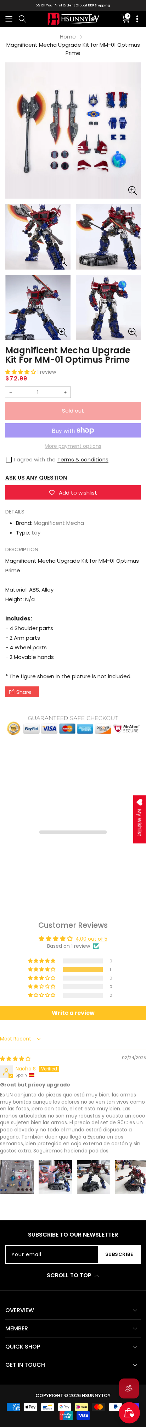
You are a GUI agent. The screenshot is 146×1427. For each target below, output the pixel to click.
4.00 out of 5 (91, 938)
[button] (8, 18)
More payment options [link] (73, 446)
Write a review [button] (73, 1013)
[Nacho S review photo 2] (55, 1177)
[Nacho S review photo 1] (17, 1177)
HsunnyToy (96, 1395)
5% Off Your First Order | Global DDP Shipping (73, 5)
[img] (15, 1058)
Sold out (73, 410)
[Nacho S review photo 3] (94, 1177)
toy (36, 532)
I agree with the (35, 459)
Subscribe (119, 1254)
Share (24, 692)
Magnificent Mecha (59, 523)
